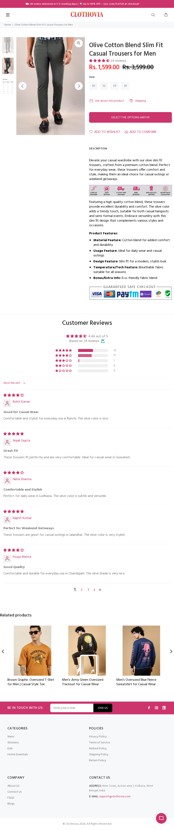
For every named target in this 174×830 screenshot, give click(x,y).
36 (125, 85)
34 (114, 85)
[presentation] (3, 651)
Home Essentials (17, 754)
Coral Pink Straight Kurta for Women (136, 682)
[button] (99, 61)
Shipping (140, 100)
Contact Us (14, 791)
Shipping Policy (98, 754)
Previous (22, 86)
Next (79, 86)
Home (7, 25)
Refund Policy (98, 748)
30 (93, 85)
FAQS (10, 797)
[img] (13, 395)
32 (103, 85)
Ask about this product (109, 100)
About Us (13, 786)
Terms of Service (99, 742)
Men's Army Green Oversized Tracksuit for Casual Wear (28, 682)
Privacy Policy (98, 736)
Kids (10, 748)
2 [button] (82, 589)
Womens (13, 742)
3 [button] (88, 589)
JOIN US (103, 708)
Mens (10, 736)
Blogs (10, 803)
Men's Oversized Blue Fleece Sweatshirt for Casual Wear (82, 682)
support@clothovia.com (114, 796)
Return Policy (97, 760)
